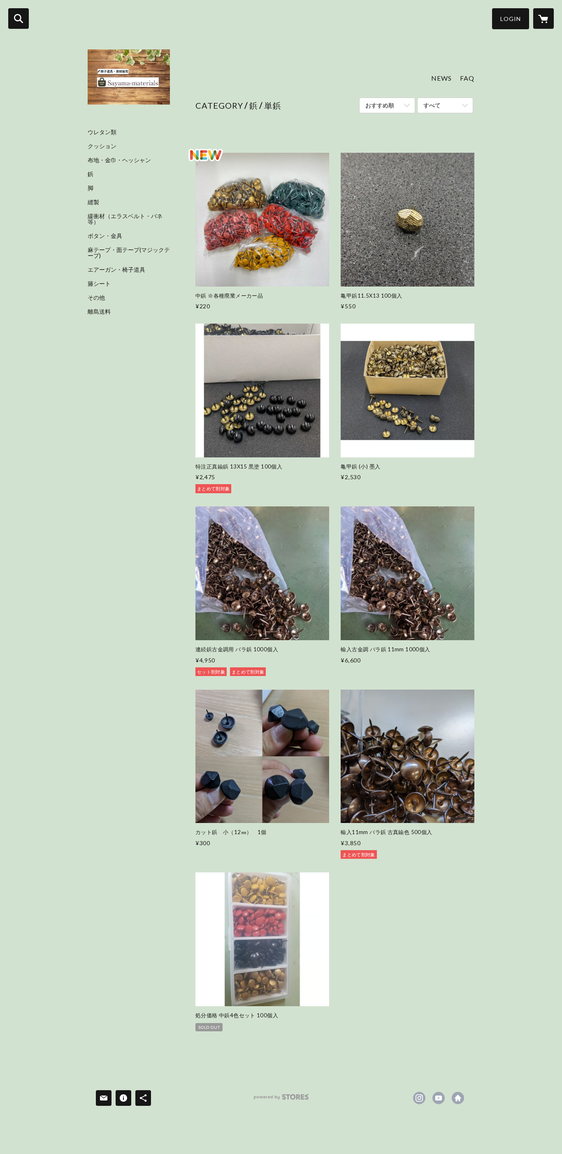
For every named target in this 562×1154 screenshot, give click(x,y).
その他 (96, 298)
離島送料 (99, 312)
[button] (510, 18)
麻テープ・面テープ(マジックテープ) (129, 253)
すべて (432, 105)
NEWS (441, 78)
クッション (102, 146)
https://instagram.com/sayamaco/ (419, 1098)
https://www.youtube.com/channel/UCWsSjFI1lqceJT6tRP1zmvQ (438, 1098)
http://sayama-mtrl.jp (458, 1098)
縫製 (93, 202)
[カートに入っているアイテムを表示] (543, 18)
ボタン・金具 (105, 236)
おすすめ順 (379, 105)
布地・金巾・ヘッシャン (119, 160)
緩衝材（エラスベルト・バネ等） (125, 219)
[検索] (18, 18)
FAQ (467, 78)
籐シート (99, 284)
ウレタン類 (102, 132)
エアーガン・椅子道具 (116, 270)
